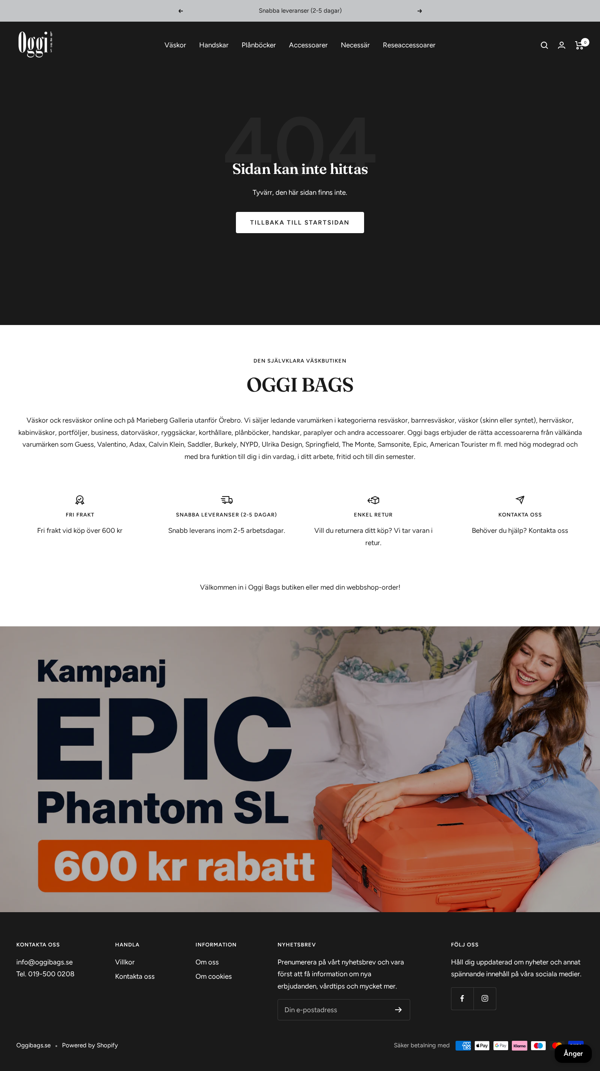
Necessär (355, 45)
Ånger (573, 1053)
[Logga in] (561, 45)
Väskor (175, 45)
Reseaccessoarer (409, 45)
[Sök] (544, 45)
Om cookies (214, 976)
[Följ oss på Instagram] (484, 998)
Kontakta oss (135, 976)
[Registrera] (398, 1010)
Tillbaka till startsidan (300, 222)
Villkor (125, 962)
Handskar (214, 45)
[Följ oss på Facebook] (462, 998)
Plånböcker (259, 45)
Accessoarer (308, 45)
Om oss (207, 962)
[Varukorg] (579, 45)
